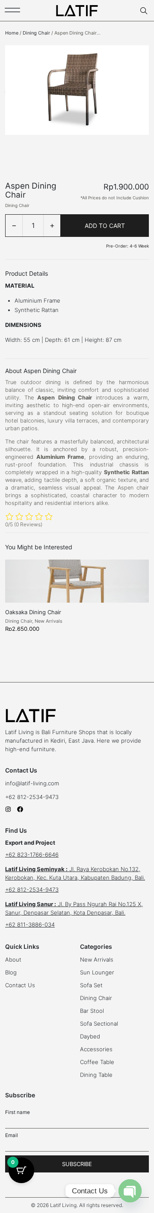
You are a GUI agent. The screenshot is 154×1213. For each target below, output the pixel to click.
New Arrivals (48, 621)
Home (11, 33)
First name (17, 1112)
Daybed (90, 1036)
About (13, 959)
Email (11, 1135)
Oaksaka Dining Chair (33, 612)
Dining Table (96, 1074)
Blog (11, 972)
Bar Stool (92, 1010)
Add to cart (105, 225)
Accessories (96, 1049)
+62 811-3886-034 (30, 924)
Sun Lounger (97, 972)
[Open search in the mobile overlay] (144, 11)
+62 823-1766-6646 (32, 854)
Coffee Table (97, 1061)
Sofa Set (91, 985)
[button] (77, 1205)
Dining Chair (36, 33)
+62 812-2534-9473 (32, 796)
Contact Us (20, 985)
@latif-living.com (37, 783)
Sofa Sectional (99, 1023)
